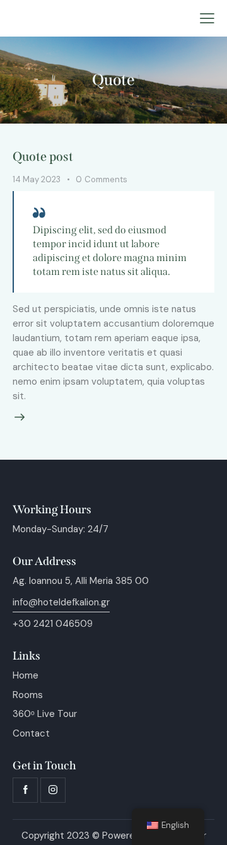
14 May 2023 (37, 179)
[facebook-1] (25, 790)
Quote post (43, 156)
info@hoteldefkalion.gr (61, 602)
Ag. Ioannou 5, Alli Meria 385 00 (81, 580)
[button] (207, 18)
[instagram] (53, 790)
